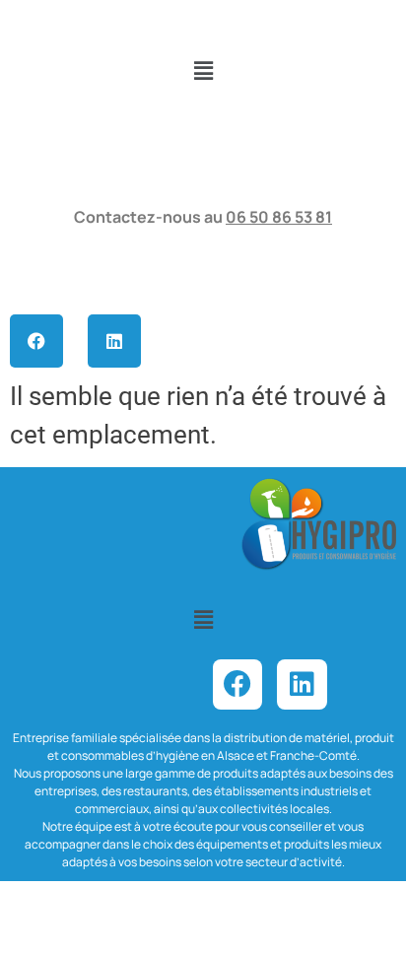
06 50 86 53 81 (279, 217)
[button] (203, 71)
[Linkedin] (114, 341)
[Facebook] (36, 341)
